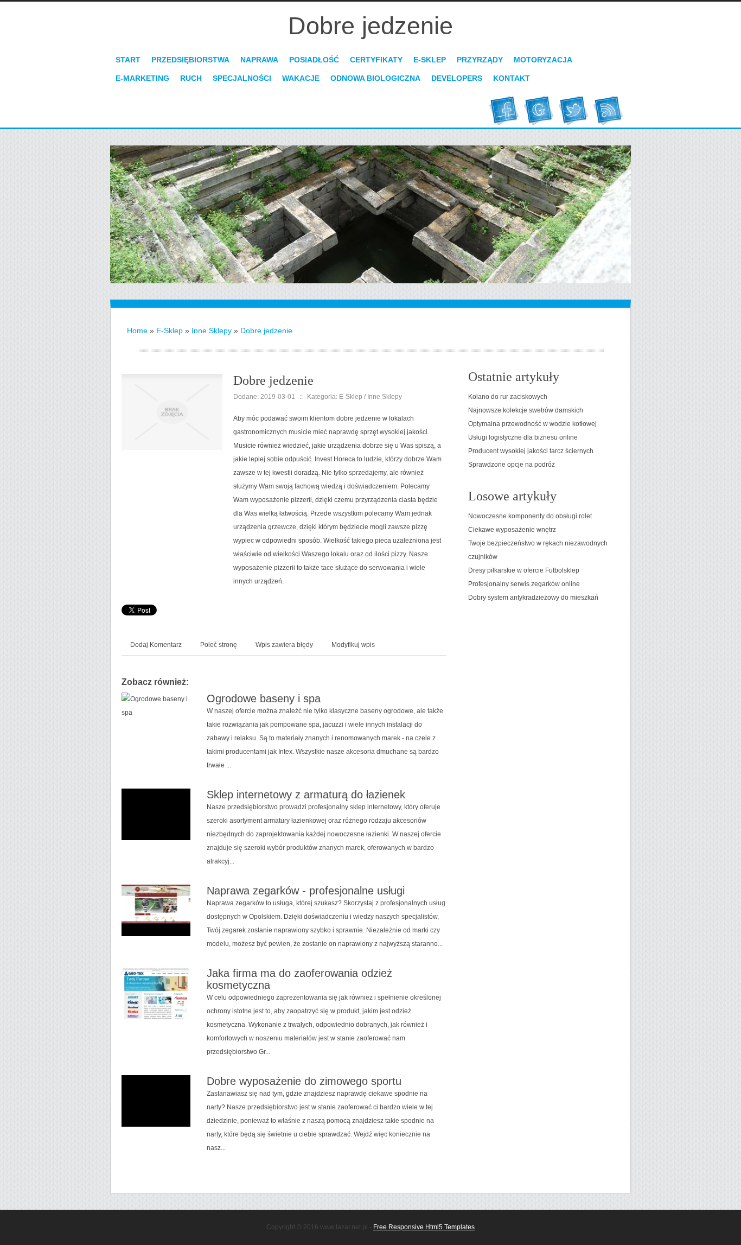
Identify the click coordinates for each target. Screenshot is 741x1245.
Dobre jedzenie (266, 330)
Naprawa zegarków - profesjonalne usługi (306, 891)
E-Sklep (169, 330)
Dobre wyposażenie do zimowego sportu (304, 1081)
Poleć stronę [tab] (218, 645)
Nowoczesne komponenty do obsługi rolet (530, 516)
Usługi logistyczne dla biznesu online (523, 437)
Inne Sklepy (211, 330)
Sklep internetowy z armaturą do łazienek (306, 795)
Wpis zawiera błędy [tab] (284, 645)
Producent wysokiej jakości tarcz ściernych (530, 451)
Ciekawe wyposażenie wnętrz (512, 529)
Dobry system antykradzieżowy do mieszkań (533, 597)
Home (137, 330)
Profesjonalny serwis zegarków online (524, 584)
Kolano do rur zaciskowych (507, 397)
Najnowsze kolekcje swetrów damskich (525, 410)
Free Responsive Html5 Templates (424, 1227)
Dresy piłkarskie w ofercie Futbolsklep (523, 570)
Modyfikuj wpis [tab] (353, 645)
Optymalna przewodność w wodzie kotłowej (532, 424)
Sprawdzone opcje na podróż (511, 464)
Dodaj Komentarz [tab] (156, 645)
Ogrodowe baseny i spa (264, 698)
